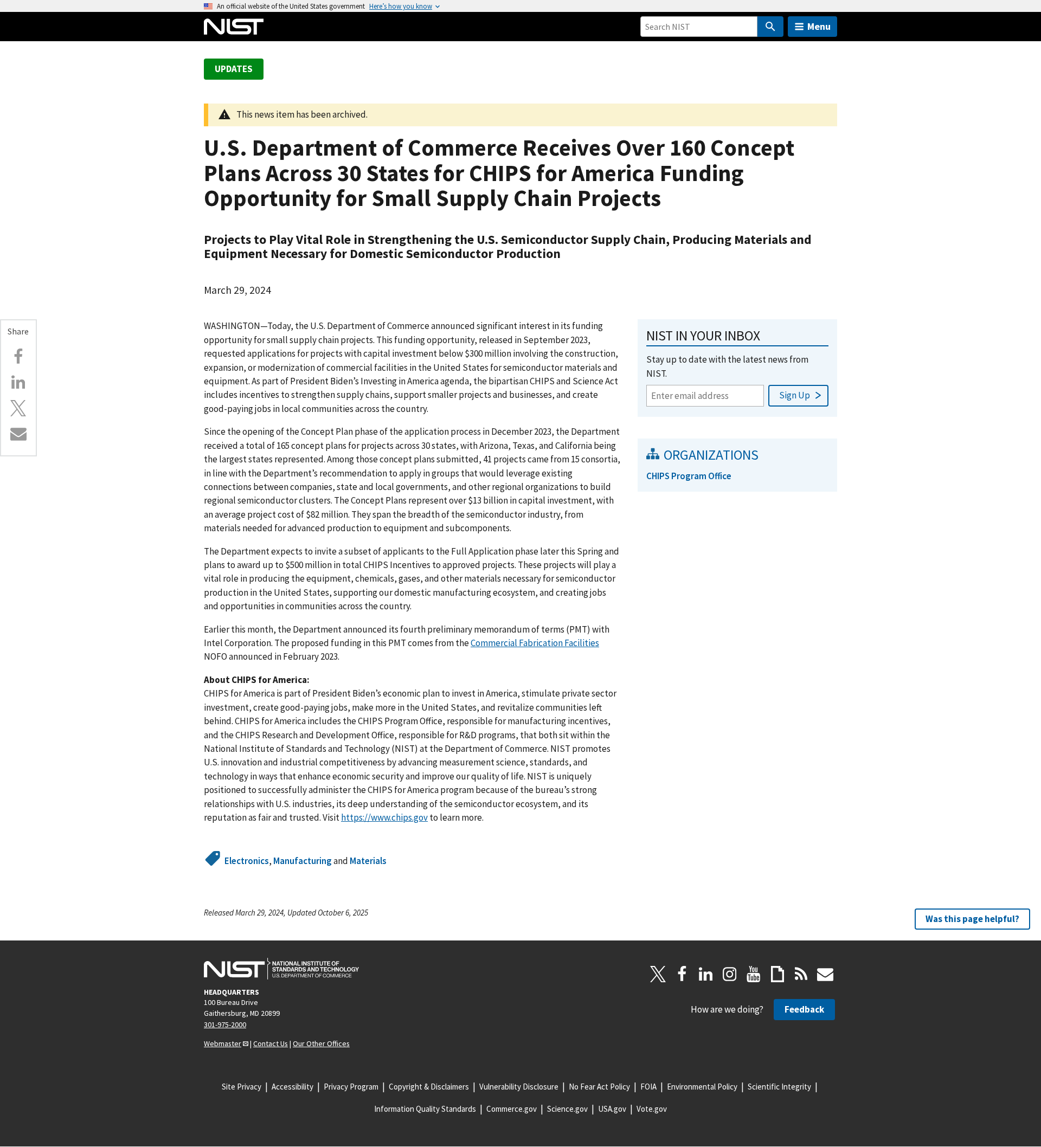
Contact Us (270, 1043)
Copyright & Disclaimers (429, 1086)
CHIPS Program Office (688, 476)
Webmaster (222, 1043)
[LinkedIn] (706, 974)
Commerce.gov (511, 1109)
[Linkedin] (18, 382)
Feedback (804, 1009)
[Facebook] (18, 357)
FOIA (648, 1086)
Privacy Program (351, 1086)
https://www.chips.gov (384, 817)
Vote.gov (652, 1109)
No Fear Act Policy (599, 1086)
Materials (368, 861)
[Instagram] (730, 974)
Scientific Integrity (779, 1086)
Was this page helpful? (972, 919)
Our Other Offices (321, 1043)
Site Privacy (241, 1086)
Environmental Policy (702, 1086)
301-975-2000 (225, 1024)
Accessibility (292, 1086)
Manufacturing (302, 861)
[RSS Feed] (801, 974)
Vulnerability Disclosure (518, 1086)
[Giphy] (777, 974)
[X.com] (18, 408)
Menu (819, 26)
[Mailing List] (825, 974)
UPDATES (234, 69)
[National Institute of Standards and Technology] (281, 969)
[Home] (234, 26)
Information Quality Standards (425, 1109)
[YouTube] (754, 974)
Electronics (246, 861)
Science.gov (567, 1109)
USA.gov (612, 1109)
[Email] (18, 433)
